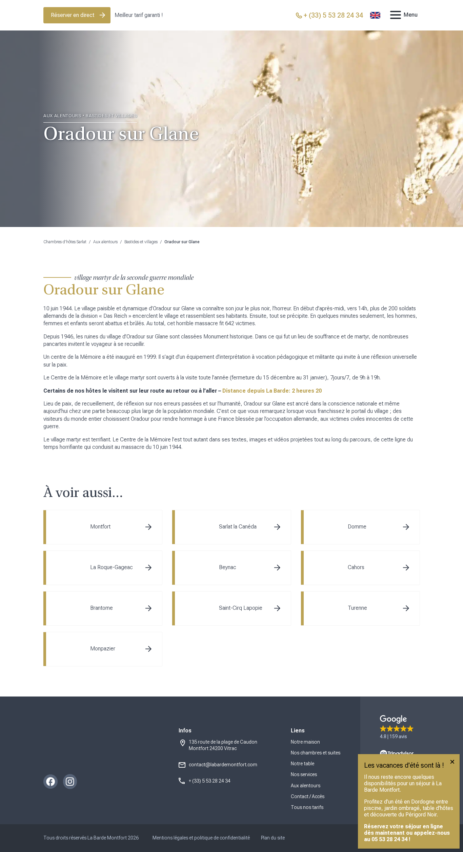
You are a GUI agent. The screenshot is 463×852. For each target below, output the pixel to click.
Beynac (227, 567)
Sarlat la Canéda (238, 526)
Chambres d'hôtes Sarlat (64, 242)
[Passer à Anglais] (375, 15)
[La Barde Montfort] (231, 15)
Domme (357, 526)
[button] (397, 727)
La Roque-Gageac (111, 567)
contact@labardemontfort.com (223, 764)
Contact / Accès (307, 796)
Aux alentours (105, 242)
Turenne (357, 608)
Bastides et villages (141, 242)
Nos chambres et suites (315, 752)
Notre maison (305, 742)
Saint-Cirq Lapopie (240, 608)
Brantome (101, 608)
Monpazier (102, 648)
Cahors (356, 567)
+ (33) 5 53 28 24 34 (209, 781)
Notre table (302, 763)
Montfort (100, 526)
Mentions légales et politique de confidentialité (201, 837)
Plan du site (273, 837)
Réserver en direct (72, 15)
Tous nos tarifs (307, 807)
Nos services (304, 774)
